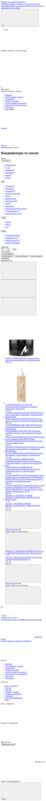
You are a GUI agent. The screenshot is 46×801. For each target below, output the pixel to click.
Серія (3, 231)
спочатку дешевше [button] (21, 256)
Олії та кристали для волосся (16, 105)
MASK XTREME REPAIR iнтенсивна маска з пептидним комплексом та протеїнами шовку (22, 359)
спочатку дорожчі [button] (36, 256)
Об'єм (4, 218)
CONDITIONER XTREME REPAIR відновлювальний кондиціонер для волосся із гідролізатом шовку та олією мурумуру (22, 469)
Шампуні (8, 95)
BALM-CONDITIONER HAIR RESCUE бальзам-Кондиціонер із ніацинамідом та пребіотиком (24, 454)
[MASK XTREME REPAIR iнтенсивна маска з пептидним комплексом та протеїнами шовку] (25, 337)
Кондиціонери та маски (14, 97)
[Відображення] (18, 271)
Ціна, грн (5, 247)
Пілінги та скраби (12, 101)
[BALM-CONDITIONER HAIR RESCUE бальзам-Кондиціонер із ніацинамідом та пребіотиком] (25, 449)
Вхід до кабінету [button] (11, 686)
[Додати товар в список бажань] (23, 520)
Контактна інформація (13, 698)
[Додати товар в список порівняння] (23, 541)
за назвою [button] (5, 258)
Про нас (8, 690)
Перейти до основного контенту (13, 2)
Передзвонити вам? (8, 744)
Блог (7, 700)
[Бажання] (23, 41)
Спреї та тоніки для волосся (16, 103)
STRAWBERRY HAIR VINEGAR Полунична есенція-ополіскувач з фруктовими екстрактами (23, 432)
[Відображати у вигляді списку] (18, 306)
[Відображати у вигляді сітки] (18, 288)
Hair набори (9, 109)
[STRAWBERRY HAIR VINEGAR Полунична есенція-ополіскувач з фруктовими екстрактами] (25, 427)
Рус (6, 29)
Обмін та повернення (13, 694)
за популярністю (7, 254)
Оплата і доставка (12, 692)
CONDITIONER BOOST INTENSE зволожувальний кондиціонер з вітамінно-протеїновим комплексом (21, 407)
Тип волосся (6, 161)
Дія (3, 182)
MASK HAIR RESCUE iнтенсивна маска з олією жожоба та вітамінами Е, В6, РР (24, 490)
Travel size (9, 107)
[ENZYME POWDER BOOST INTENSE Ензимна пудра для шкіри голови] (25, 438)
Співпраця (9, 696)
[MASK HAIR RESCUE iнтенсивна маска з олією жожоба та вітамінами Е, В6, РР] (25, 486)
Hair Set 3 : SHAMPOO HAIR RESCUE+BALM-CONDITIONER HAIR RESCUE (23, 558)
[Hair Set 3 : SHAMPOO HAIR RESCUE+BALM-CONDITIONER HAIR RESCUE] (25, 552)
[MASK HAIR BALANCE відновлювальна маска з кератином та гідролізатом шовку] (25, 476)
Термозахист (10, 99)
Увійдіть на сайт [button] (11, 529)
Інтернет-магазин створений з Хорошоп (16, 641)
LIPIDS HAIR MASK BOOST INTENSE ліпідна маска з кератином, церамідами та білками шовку (24, 420)
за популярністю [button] (7, 256)
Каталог (8, 688)
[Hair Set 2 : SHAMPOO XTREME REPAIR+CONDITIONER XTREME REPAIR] (25, 498)
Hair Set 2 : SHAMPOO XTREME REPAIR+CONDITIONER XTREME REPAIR (22, 505)
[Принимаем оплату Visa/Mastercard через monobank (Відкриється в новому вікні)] (21, 620)
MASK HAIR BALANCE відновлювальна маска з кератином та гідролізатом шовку (24, 480)
